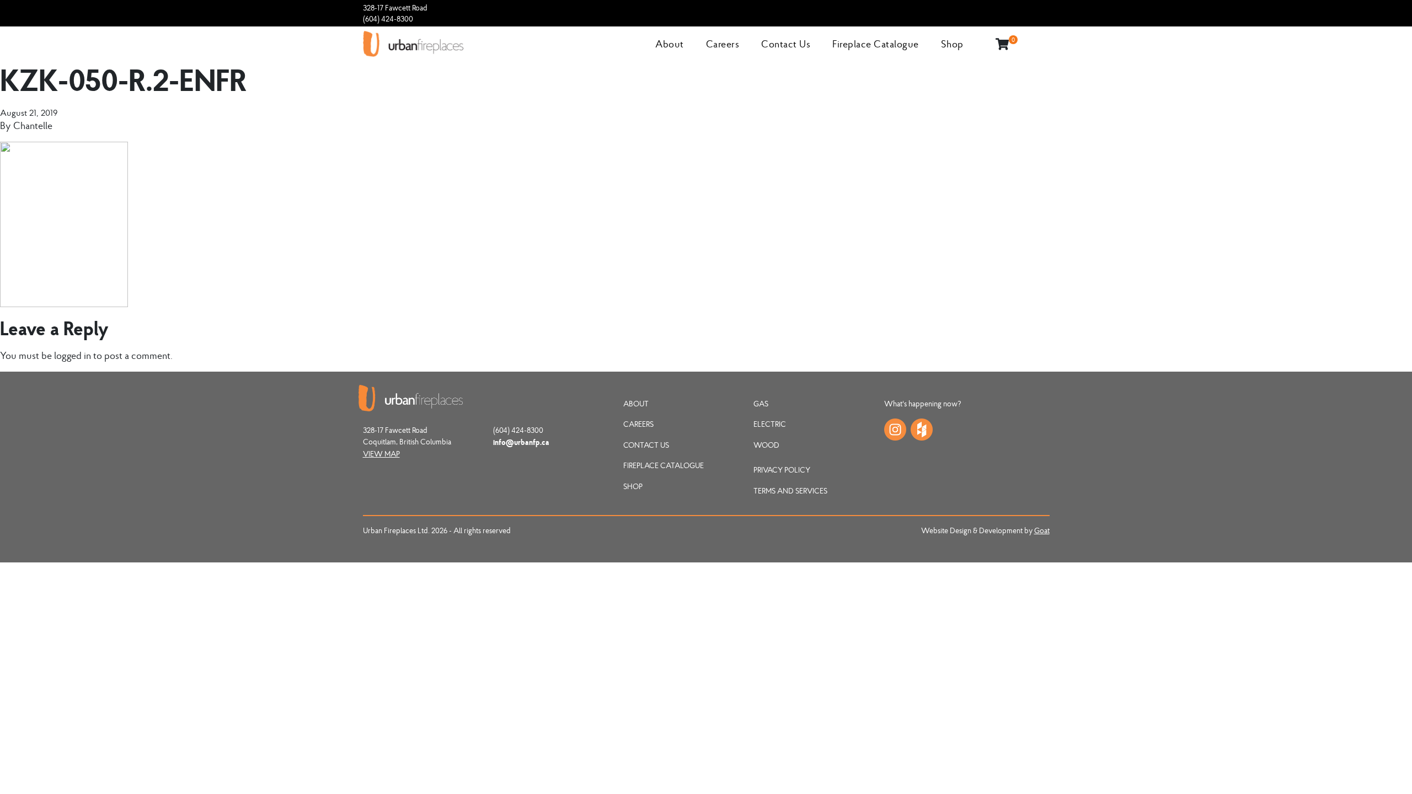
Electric (769, 424)
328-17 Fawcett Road (395, 8)
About (669, 43)
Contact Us (785, 43)
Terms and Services (790, 491)
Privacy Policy (781, 470)
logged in (72, 355)
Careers (723, 43)
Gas (760, 404)
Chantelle (32, 125)
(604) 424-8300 (388, 19)
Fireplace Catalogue (875, 43)
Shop (952, 43)
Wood (766, 445)
